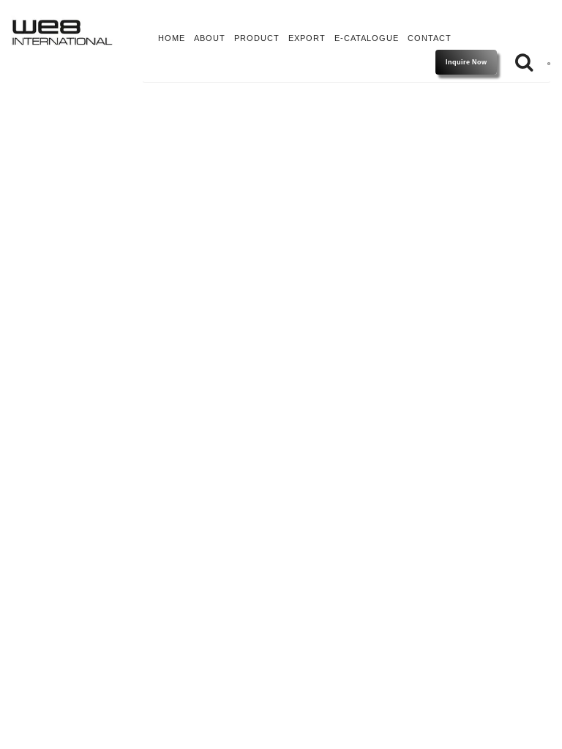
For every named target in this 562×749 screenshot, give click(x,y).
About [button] (209, 38)
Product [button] (257, 38)
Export (307, 38)
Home (171, 38)
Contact (430, 38)
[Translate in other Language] (548, 62)
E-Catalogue (366, 38)
